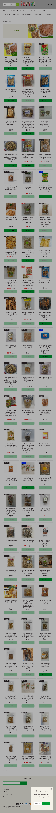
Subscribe (46, 803)
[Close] (51, 789)
